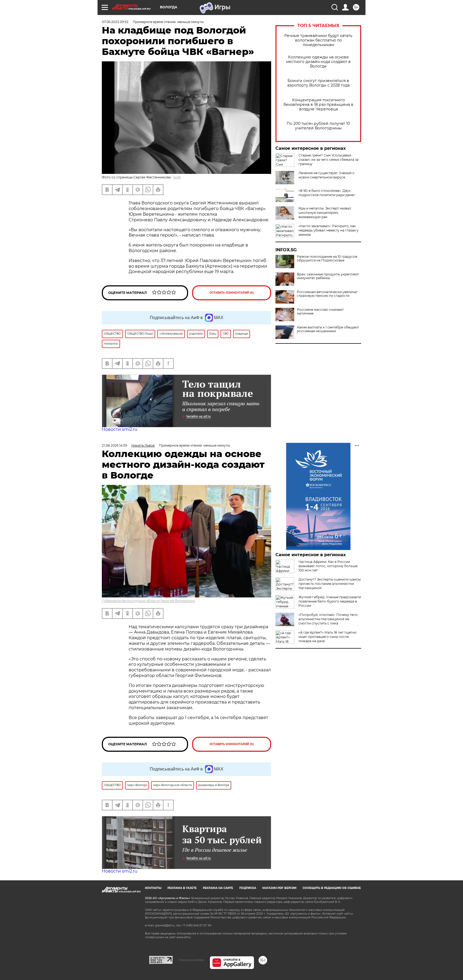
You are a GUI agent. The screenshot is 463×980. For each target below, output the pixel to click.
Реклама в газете (182, 888)
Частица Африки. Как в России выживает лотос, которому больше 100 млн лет (327, 566)
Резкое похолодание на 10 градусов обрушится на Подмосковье (327, 258)
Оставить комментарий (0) (232, 292)
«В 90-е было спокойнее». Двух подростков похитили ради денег (326, 193)
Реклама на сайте (218, 888)
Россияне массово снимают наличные (320, 311)
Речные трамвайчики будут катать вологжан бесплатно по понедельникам (318, 40)
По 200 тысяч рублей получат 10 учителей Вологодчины (318, 125)
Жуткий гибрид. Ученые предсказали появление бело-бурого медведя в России (329, 601)
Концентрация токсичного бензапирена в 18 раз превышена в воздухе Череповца (318, 104)
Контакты (153, 888)
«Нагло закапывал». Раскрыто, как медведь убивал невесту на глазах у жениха (328, 230)
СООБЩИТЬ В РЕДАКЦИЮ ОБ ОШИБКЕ (332, 888)
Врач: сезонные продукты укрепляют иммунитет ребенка (328, 276)
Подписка (247, 888)
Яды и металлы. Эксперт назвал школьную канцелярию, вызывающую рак (324, 212)
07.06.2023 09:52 (115, 22)
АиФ (177, 177)
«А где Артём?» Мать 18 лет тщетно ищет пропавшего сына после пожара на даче (327, 636)
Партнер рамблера (191, 960)
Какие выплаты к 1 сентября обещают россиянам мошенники (328, 329)
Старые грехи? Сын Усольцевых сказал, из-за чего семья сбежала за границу (328, 159)
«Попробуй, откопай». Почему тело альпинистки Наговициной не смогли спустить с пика (328, 619)
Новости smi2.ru (119, 429)
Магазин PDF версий (279, 888)
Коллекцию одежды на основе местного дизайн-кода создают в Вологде (318, 62)
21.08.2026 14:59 (114, 445)
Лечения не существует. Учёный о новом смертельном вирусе (326, 175)
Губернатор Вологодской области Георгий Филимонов (148, 601)
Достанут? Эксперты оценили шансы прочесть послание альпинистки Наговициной (329, 583)
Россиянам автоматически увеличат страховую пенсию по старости (327, 294)
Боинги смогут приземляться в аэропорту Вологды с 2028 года (318, 83)
